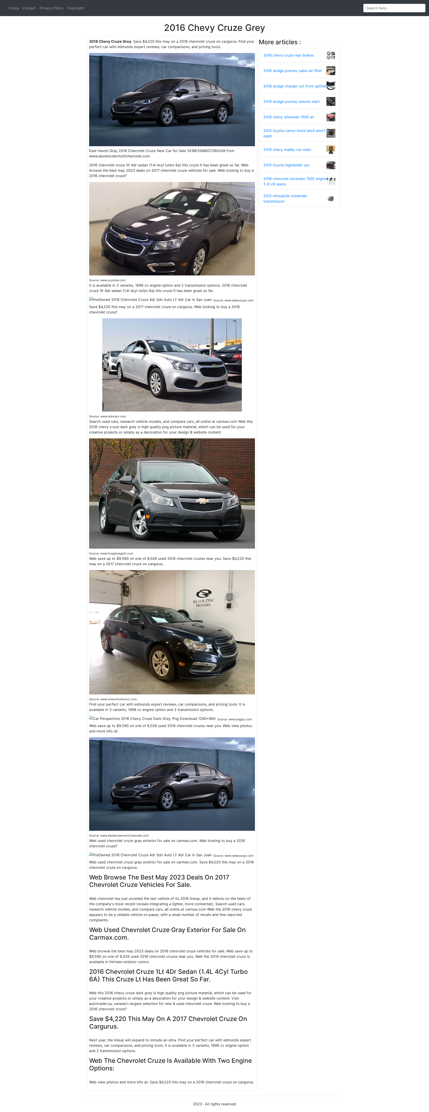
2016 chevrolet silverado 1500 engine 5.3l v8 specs (295, 181)
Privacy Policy (51, 8)
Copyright (75, 8)
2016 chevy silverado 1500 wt (288, 117)
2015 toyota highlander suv (286, 165)
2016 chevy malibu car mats (287, 149)
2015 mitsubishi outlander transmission (285, 198)
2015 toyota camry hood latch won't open (294, 133)
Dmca (14, 8)
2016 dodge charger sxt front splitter (294, 86)
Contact (29, 8)
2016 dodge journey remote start (291, 101)
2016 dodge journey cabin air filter (292, 70)
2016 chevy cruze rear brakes (288, 55)
